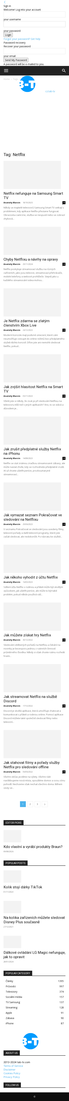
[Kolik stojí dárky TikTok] (34, 876)
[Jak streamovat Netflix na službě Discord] (34, 678)
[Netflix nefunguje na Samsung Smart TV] (34, 175)
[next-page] (45, 804)
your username (12, 19)
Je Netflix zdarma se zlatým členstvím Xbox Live (27, 323)
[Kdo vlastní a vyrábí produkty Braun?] (34, 836)
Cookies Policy (12, 1073)
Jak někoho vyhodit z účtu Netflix (31, 577)
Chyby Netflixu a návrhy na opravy (31, 259)
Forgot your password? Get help (22, 39)
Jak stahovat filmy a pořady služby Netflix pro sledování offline (32, 765)
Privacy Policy (12, 1076)
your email (10, 56)
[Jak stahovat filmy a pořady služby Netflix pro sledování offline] (34, 744)
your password (12, 30)
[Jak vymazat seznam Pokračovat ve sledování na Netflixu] (34, 496)
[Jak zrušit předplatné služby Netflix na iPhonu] (34, 430)
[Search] (64, 70)
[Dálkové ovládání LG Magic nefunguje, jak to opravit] (34, 942)
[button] (6, 70)
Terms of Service (13, 1065)
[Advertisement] (34, 117)
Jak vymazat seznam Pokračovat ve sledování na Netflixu (33, 517)
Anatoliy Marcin (12, 202)
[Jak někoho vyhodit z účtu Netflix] (34, 559)
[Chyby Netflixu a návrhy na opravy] (34, 241)
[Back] (5, 2)
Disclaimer (9, 1069)
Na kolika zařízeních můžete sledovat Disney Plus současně (34, 920)
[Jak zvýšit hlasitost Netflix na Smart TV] (34, 368)
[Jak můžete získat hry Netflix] (34, 617)
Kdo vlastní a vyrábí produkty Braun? (33, 847)
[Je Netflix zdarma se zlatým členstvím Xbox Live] (34, 302)
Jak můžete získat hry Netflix (27, 635)
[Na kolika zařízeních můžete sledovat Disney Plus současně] (34, 907)
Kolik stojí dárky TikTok (23, 887)
